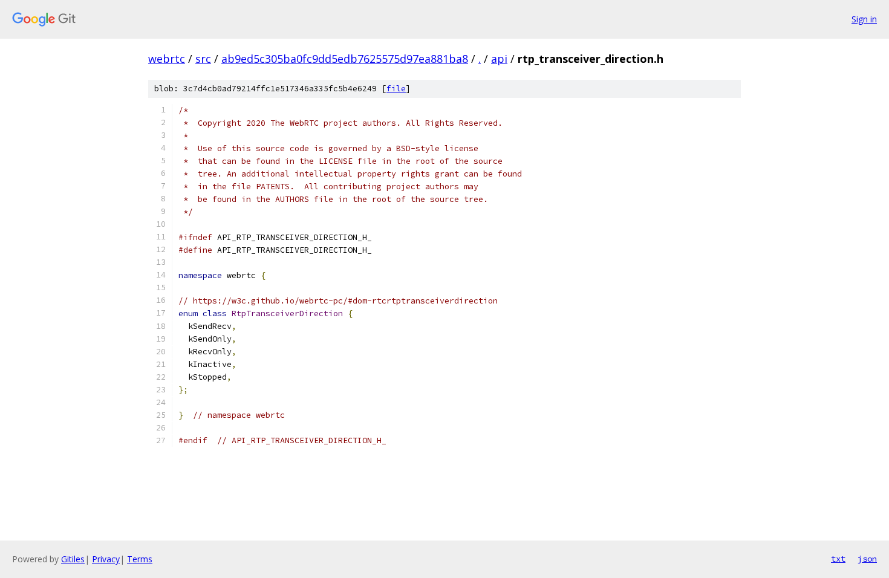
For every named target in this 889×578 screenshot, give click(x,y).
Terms (139, 559)
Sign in (864, 19)
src (203, 58)
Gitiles (73, 559)
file (396, 88)
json (867, 558)
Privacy (106, 559)
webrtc (166, 58)
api (499, 58)
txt (838, 558)
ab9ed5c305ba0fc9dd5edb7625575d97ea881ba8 (344, 58)
